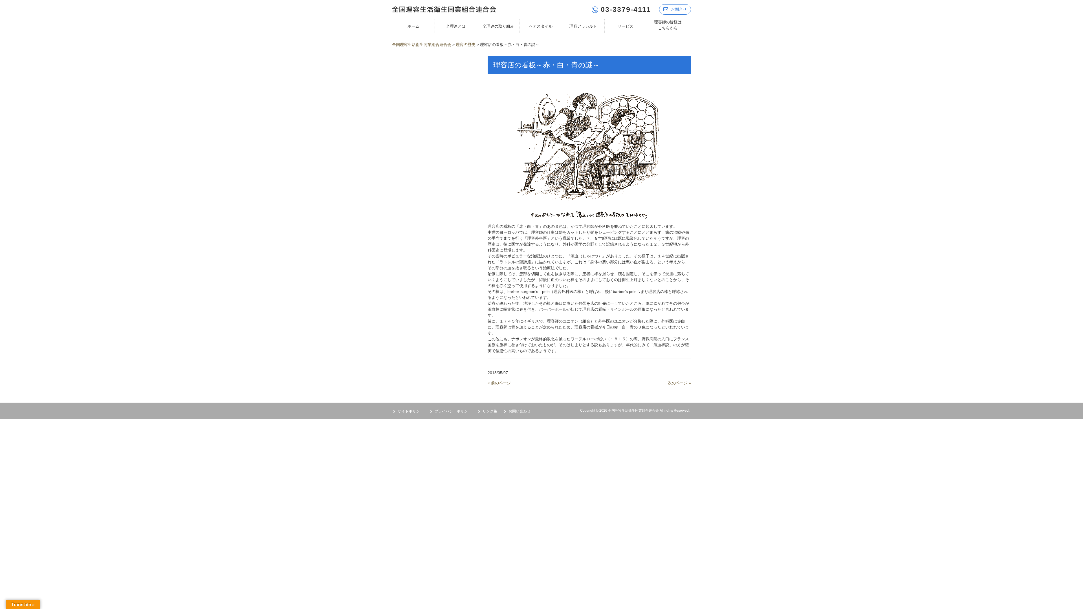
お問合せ (679, 9)
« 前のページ (499, 383)
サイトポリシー (410, 411)
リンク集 (490, 411)
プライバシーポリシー (453, 411)
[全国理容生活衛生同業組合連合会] (444, 8)
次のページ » (679, 383)
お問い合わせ (520, 411)
